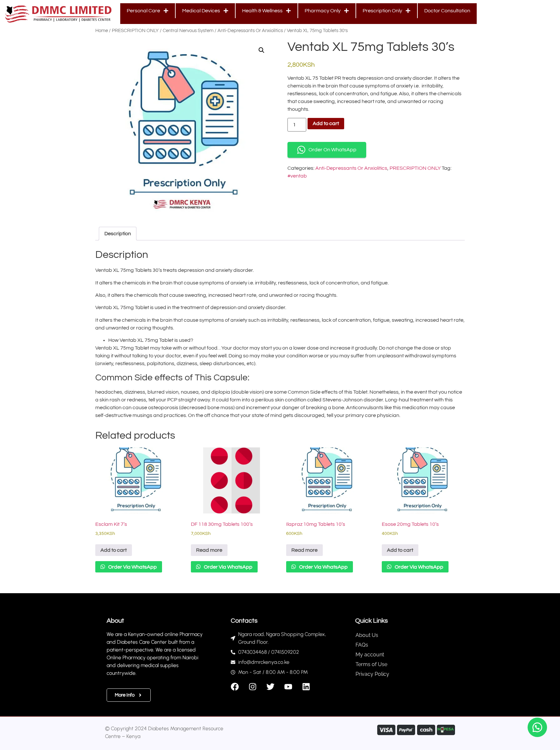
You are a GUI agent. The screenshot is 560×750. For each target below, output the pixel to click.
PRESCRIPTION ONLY (135, 30)
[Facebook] (235, 687)
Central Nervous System (188, 30)
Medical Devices (201, 10)
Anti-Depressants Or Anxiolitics (250, 30)
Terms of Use (371, 664)
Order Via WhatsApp (132, 567)
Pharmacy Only (323, 10)
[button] (261, 50)
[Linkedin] (306, 687)
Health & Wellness (262, 10)
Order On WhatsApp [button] (332, 149)
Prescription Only (382, 10)
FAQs (362, 645)
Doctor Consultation (447, 10)
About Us (367, 635)
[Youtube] (288, 687)
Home (101, 30)
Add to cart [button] (113, 550)
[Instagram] (253, 687)
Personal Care (143, 10)
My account (370, 655)
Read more (209, 550)
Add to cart (326, 123)
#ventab (297, 176)
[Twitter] (270, 687)
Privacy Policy (372, 674)
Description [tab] (117, 233)
